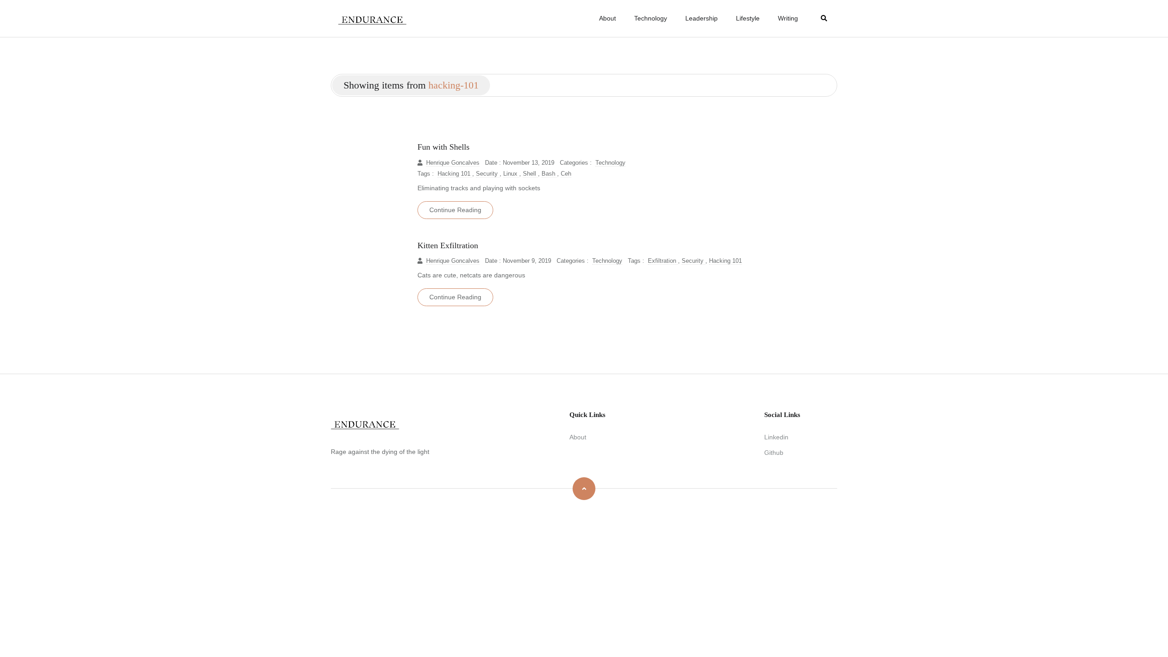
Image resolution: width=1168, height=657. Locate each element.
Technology (650, 18)
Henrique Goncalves (453, 163)
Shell (530, 174)
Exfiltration (663, 261)
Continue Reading (455, 210)
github (773, 452)
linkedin (776, 437)
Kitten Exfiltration (447, 245)
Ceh (566, 174)
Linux (511, 174)
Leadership (701, 18)
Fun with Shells (443, 146)
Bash (549, 174)
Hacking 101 (455, 174)
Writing (788, 18)
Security (488, 174)
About (607, 18)
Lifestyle (748, 18)
